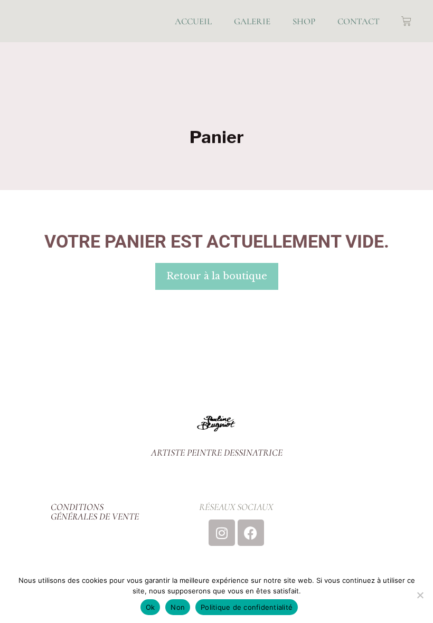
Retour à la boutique (216, 276)
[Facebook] (251, 533)
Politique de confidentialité (247, 607)
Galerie (252, 21)
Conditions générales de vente (95, 511)
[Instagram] (222, 533)
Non (178, 607)
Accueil (193, 21)
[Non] (420, 595)
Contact (358, 21)
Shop (304, 21)
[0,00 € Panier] (406, 21)
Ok (150, 607)
